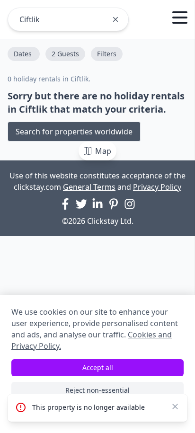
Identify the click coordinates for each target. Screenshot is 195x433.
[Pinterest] (113, 204)
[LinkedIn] (97, 204)
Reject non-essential (97, 390)
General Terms (89, 187)
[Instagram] (129, 204)
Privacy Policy (157, 187)
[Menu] (179, 19)
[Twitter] (81, 204)
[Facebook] (65, 204)
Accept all (97, 367)
